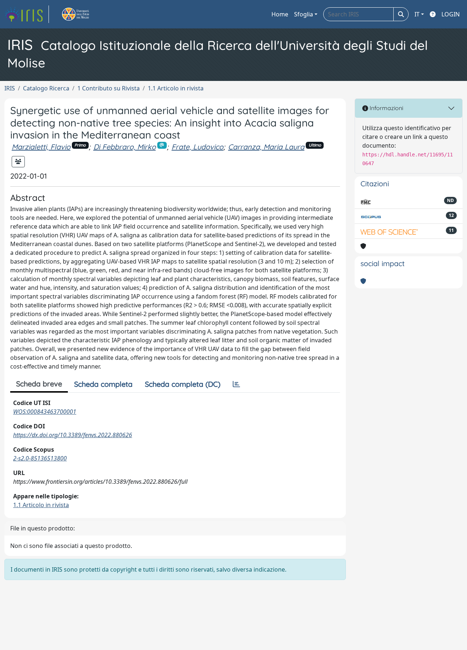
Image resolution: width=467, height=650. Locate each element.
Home (279, 14)
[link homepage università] (84, 14)
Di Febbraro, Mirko (124, 146)
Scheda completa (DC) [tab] (182, 384)
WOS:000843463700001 (44, 412)
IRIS (9, 88)
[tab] (236, 384)
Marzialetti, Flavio (41, 146)
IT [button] (417, 14)
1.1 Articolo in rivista (176, 88)
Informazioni (385, 108)
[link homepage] (26, 14)
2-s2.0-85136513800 (40, 458)
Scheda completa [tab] (103, 384)
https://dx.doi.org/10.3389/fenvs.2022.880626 (72, 435)
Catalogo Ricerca (46, 88)
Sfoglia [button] (303, 14)
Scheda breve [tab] (39, 383)
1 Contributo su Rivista (108, 88)
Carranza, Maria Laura (266, 146)
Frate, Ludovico (197, 146)
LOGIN (450, 14)
